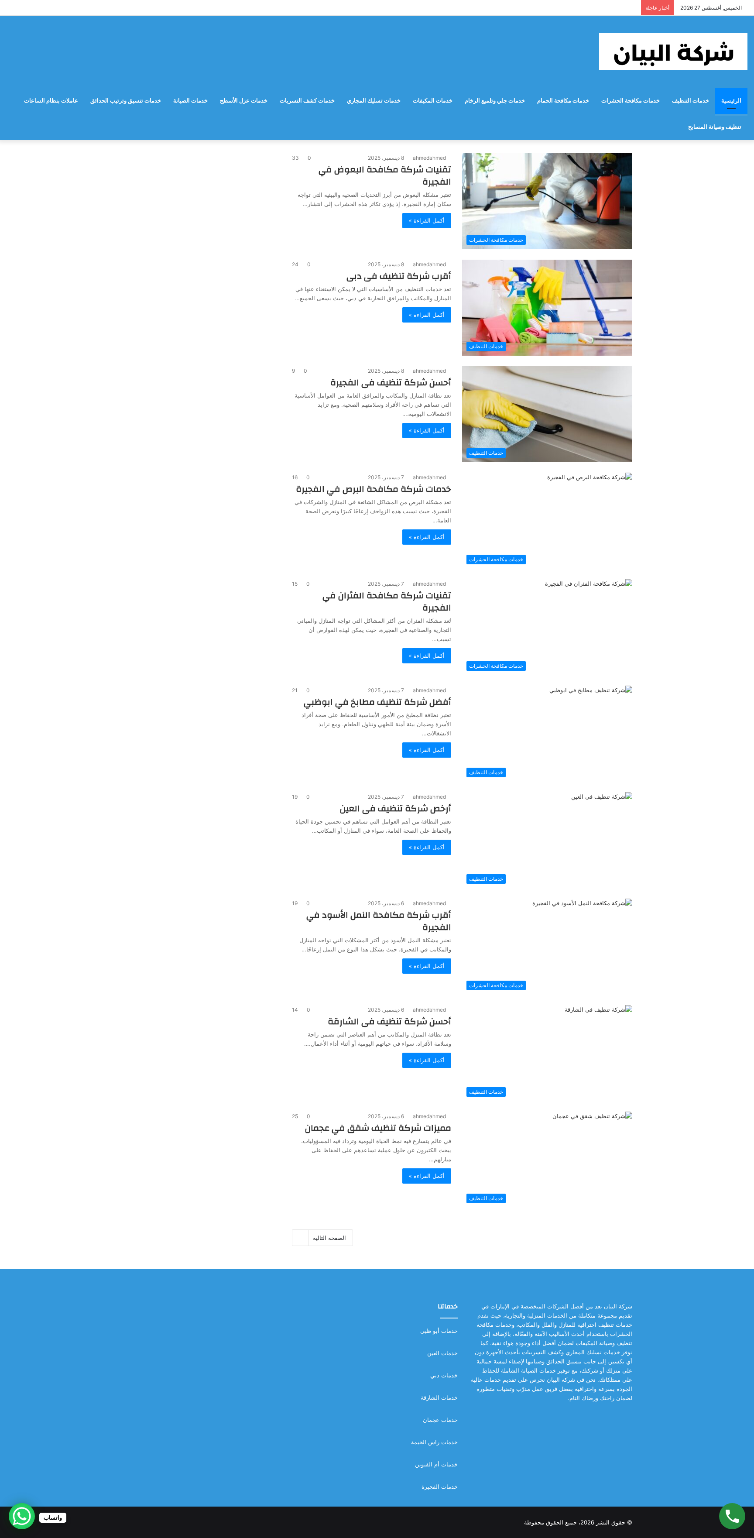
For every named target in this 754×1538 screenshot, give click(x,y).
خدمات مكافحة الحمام (563, 100)
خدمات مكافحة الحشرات (630, 100)
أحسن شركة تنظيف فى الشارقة (389, 1021)
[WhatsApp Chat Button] (22, 1516)
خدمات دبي (444, 1375)
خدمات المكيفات (432, 100)
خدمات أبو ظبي (439, 1330)
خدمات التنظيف (690, 100)
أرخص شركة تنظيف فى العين (395, 808)
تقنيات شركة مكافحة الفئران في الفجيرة (386, 601)
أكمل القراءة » (427, 220)
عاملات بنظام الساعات (51, 100)
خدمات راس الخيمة (434, 1441)
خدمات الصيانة (190, 100)
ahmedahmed (429, 157)
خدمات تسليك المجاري (374, 100)
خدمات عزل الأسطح (243, 100)
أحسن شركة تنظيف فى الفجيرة (390, 382)
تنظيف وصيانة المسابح (714, 127)
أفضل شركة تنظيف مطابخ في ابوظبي (377, 702)
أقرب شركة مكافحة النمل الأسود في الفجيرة (378, 921)
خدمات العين (442, 1352)
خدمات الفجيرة (440, 1486)
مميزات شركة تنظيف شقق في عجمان (378, 1128)
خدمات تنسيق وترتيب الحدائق (125, 100)
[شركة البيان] (673, 51)
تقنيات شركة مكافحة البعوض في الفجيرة (385, 175)
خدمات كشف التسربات (307, 100)
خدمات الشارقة (439, 1397)
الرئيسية (731, 100)
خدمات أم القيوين (436, 1464)
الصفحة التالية (329, 1237)
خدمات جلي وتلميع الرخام (495, 100)
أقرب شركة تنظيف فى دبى (398, 276)
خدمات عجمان (440, 1419)
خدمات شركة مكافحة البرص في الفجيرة (373, 489)
